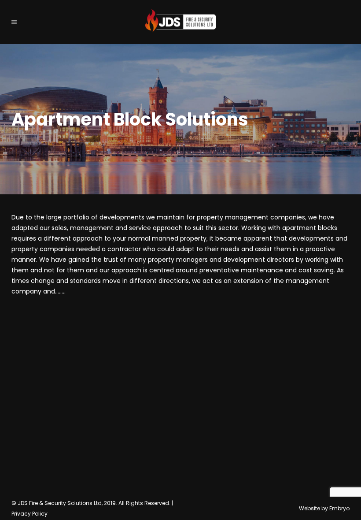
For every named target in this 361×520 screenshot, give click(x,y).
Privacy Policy (29, 513)
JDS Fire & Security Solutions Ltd (60, 503)
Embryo (339, 508)
